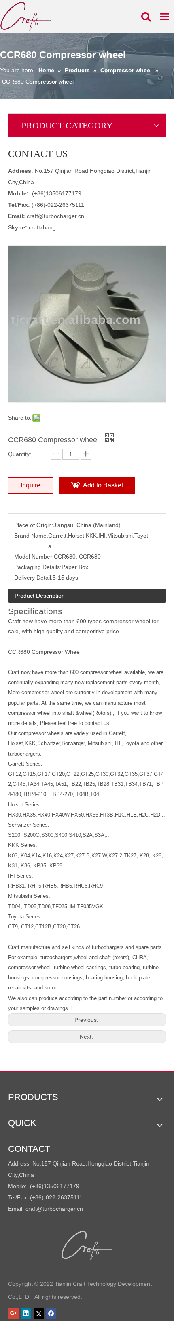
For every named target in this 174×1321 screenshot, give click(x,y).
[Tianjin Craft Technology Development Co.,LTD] (87, 1245)
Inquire (30, 485)
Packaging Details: (38, 567)
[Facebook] (51, 1313)
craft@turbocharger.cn (55, 216)
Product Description (40, 595)
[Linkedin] (26, 1313)
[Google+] (13, 1313)
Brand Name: (31, 535)
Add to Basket (103, 485)
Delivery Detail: (33, 577)
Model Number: (34, 556)
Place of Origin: (33, 525)
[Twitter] (39, 1313)
